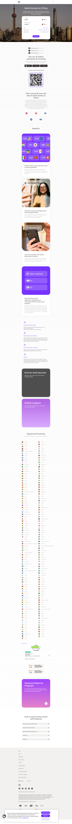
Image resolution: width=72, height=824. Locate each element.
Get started (36, 36)
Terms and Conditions (23, 771)
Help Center (21, 756)
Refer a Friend (21, 759)
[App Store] (28, 66)
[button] (4, 816)
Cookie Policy (25, 817)
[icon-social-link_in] (23, 788)
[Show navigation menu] (53, 2)
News (20, 753)
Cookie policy (21, 768)
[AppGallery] (43, 66)
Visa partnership (22, 765)
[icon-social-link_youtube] (26, 788)
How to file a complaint (23, 774)
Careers (20, 762)
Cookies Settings (45, 818)
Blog (19, 750)
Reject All (46, 815)
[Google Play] (36, 66)
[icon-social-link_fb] (19, 788)
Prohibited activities (22, 777)
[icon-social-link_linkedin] (29, 788)
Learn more (24, 643)
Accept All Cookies (46, 812)
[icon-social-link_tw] (32, 788)
